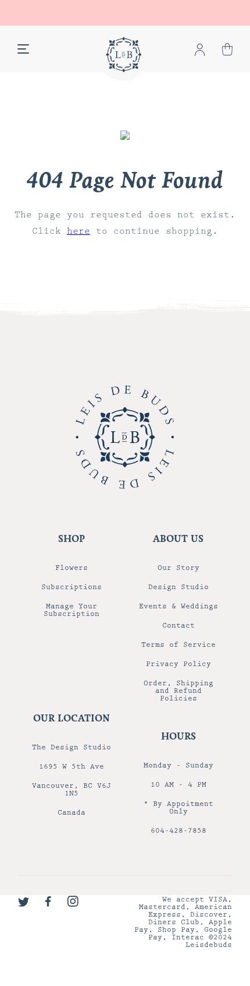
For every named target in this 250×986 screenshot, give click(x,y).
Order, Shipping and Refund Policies (178, 691)
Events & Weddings (178, 606)
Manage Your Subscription (71, 610)
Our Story (178, 568)
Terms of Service (178, 644)
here (78, 231)
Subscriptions (71, 587)
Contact (178, 625)
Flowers (71, 568)
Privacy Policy (178, 664)
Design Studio (178, 587)
